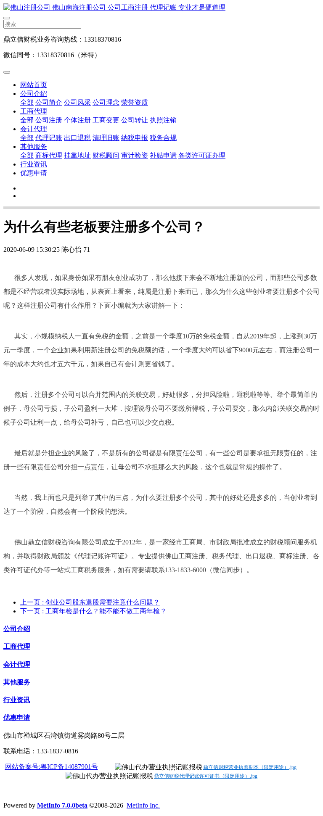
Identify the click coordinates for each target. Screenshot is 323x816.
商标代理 (48, 155)
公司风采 (77, 102)
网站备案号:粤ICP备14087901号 (51, 766)
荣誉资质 (134, 102)
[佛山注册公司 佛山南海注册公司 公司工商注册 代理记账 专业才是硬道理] (161, 7)
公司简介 (48, 102)
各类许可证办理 (201, 155)
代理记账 (48, 137)
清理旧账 (106, 137)
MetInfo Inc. (143, 805)
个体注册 (77, 120)
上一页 (90, 602)
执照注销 (163, 120)
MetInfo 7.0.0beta (62, 805)
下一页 (93, 611)
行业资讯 (33, 164)
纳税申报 (134, 137)
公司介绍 (33, 93)
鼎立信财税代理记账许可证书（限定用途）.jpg (205, 776)
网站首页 (33, 84)
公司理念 (106, 102)
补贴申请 (163, 155)
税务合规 (163, 137)
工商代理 (33, 111)
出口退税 (77, 137)
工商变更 (106, 120)
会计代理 (33, 128)
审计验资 (134, 155)
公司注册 (48, 120)
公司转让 (134, 120)
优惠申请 (33, 173)
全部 (27, 102)
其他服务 (33, 146)
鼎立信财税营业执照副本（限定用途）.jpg (250, 767)
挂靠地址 (77, 155)
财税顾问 (106, 155)
